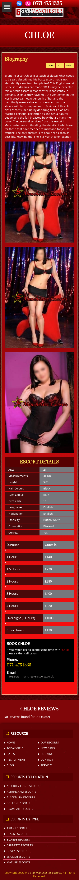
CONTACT (47, 759)
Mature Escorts (18, 862)
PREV (51, 65)
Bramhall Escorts (20, 809)
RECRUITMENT (16, 759)
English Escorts (18, 856)
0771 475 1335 (19, 665)
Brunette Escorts (20, 845)
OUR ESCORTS (50, 742)
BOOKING (47, 754)
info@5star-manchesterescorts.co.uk (30, 676)
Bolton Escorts (18, 803)
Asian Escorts (17, 828)
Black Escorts (17, 834)
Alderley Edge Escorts (23, 786)
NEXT (69, 65)
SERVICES (47, 765)
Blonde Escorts (18, 839)
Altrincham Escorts (21, 791)
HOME (11, 742)
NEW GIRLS (48, 748)
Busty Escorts (17, 851)
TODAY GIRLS (15, 748)
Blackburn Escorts (21, 797)
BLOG (10, 765)
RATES (11, 754)
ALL (60, 65)
